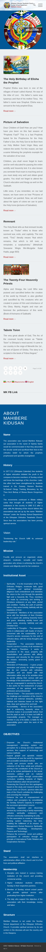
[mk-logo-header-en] (19, 5)
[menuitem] (33, 5)
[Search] (33, 5)
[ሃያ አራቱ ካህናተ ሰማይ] (17, 269)
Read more (8, 111)
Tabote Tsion (11, 330)
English (30, 382)
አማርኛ (8, 382)
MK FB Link (10, 392)
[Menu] (39, 5)
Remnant (9, 221)
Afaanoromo (19, 382)
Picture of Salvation (16, 122)
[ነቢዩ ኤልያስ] (17, 65)
